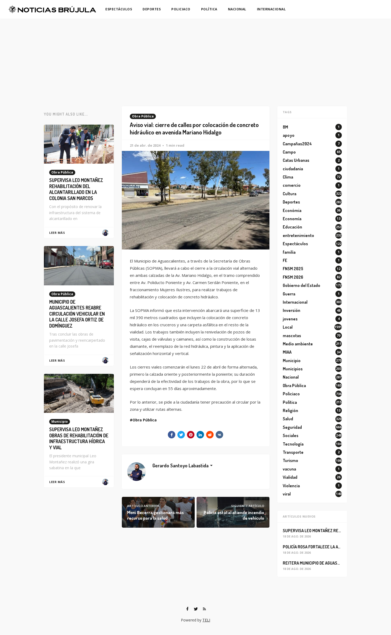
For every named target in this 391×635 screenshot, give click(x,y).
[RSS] (204, 609)
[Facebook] (187, 609)
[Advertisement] (195, 58)
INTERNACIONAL (271, 9)
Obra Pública (143, 116)
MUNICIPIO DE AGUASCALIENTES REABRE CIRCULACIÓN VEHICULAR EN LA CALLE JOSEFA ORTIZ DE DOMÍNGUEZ (77, 314)
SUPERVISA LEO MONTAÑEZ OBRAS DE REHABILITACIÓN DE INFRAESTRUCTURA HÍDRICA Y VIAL (78, 438)
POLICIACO (180, 9)
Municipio (59, 421)
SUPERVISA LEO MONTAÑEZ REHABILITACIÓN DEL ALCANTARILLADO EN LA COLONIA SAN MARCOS (76, 189)
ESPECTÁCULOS (118, 9)
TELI (206, 620)
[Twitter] (196, 609)
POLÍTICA (209, 9)
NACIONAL (237, 9)
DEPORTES (152, 9)
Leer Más (57, 232)
